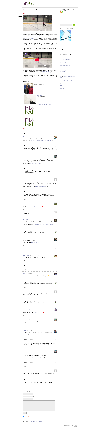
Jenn (24, 351)
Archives (61, 54)
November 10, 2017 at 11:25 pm (31, 136)
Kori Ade (43, 71)
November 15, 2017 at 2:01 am (31, 191)
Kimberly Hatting (26, 309)
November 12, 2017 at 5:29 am (31, 168)
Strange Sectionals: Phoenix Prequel (65, 65)
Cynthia (61, 76)
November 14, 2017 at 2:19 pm (30, 319)
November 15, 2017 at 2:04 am (31, 247)
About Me (62, 20)
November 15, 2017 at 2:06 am (31, 301)
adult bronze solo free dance (28, 38)
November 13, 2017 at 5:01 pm (30, 203)
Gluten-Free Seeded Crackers (64, 62)
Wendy (24, 136)
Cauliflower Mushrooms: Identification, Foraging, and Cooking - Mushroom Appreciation (68, 73)
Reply (24, 143)
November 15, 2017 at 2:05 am (31, 282)
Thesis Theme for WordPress (73, 425)
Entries (61, 86)
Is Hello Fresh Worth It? (35, 242)
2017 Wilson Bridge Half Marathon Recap (37, 276)
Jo (23, 155)
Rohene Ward (43, 72)
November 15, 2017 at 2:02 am (31, 231)
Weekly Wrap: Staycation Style (36, 206)
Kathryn (24, 330)
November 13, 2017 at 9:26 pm (30, 238)
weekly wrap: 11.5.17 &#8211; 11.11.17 (37, 357)
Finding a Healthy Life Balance (37, 334)
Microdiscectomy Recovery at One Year (35, 421)
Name (34, 394)
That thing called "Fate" (39, 312)
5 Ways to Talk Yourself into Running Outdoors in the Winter (41, 140)
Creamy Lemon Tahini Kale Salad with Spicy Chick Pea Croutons (45, 259)
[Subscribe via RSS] (61, 13)
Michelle (24, 291)
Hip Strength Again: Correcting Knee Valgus (35, 422)
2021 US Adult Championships (65, 59)
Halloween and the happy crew (35, 163)
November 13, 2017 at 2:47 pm (35, 178)
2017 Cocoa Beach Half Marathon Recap (37, 324)
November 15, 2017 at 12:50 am (31, 362)
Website (34, 398)
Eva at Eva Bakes (26, 178)
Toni (24, 319)
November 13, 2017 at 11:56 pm (34, 255)
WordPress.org (62, 90)
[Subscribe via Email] (62, 13)
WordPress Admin (74, 426)
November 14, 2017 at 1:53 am (30, 273)
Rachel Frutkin (26, 219)
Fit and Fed (29, 3)
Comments (62, 88)
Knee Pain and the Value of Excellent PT (69, 79)
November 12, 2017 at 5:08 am (31, 145)
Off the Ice (61, 63)
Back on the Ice (62, 60)
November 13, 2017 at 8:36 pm (34, 219)
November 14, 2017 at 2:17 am (31, 291)
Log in (61, 85)
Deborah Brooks (26, 255)
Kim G (24, 203)
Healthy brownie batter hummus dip (40, 186)
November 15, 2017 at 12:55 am (31, 339)
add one (35, 133)
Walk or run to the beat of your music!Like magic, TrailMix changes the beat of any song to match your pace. (68, 43)
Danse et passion (26, 370)
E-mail (34, 396)
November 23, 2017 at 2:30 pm (34, 370)
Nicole (24, 238)
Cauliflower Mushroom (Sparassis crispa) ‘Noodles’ (68, 74)
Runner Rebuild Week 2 (36, 295)
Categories (61, 48)
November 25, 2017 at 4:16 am (31, 379)
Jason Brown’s (48, 71)
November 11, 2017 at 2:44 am (29, 155)
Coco (24, 273)
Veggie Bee (61, 70)
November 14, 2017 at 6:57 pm (31, 330)
